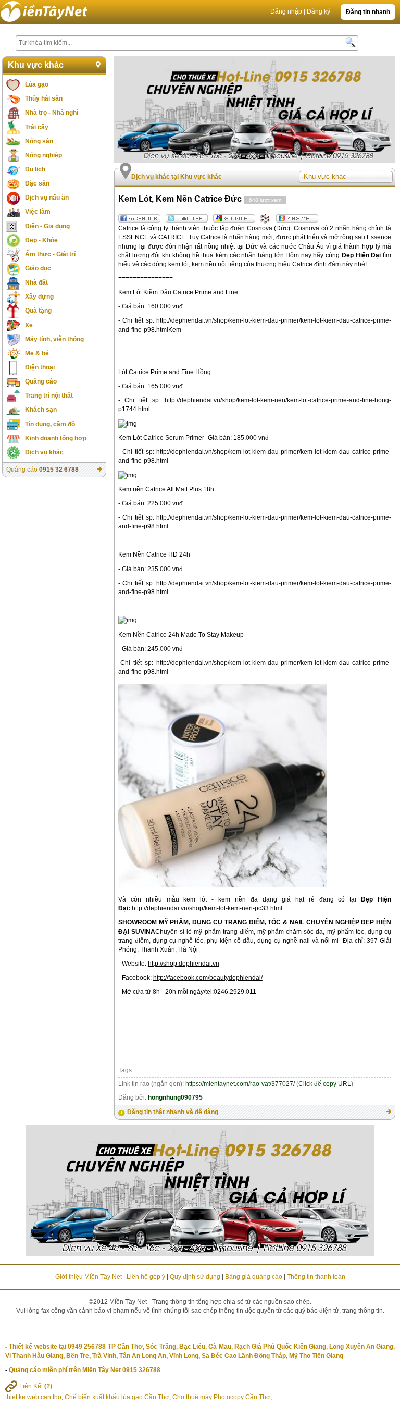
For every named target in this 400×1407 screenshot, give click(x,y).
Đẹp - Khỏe (41, 240)
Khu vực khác (36, 64)
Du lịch (35, 169)
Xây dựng (39, 296)
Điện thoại (40, 367)
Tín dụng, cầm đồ (50, 424)
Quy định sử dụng (195, 1276)
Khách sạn (41, 409)
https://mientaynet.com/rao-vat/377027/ (240, 1084)
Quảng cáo (41, 381)
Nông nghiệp (43, 155)
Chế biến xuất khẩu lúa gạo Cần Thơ (117, 1397)
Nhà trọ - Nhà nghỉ (51, 112)
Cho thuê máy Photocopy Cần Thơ (221, 1397)
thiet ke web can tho (33, 1397)
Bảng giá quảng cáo (253, 1276)
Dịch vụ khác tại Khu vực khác (176, 176)
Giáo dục (38, 268)
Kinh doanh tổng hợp (55, 438)
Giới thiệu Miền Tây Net (88, 1276)
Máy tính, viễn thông (54, 339)
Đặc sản (37, 183)
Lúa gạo (36, 84)
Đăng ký (318, 11)
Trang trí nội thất (49, 395)
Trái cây (36, 127)
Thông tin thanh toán (316, 1276)
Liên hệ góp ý (146, 1276)
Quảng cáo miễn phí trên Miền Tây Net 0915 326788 (84, 1370)
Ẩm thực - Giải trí (50, 254)
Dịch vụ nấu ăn (47, 197)
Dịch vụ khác (44, 452)
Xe (29, 325)
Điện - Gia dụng (47, 226)
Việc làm (38, 211)
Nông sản (39, 141)
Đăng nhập (286, 11)
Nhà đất (36, 282)
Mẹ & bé (37, 353)
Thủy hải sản (44, 98)
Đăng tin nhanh (368, 12)
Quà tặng (38, 310)
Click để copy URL (324, 1084)
